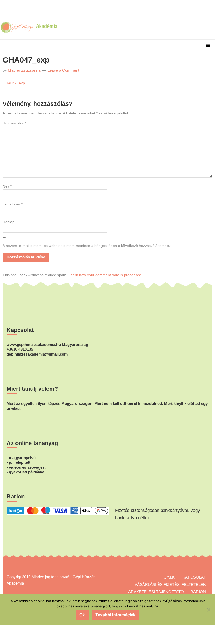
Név (7, 186)
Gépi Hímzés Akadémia (32, 10)
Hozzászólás (14, 123)
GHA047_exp (14, 83)
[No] (208, 609)
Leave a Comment (63, 70)
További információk (115, 614)
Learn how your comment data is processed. (105, 275)
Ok (82, 614)
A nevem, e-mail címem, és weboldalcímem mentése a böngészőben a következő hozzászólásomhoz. (87, 245)
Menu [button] (107, 46)
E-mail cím (13, 204)
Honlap (8, 222)
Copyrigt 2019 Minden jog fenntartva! (38, 577)
